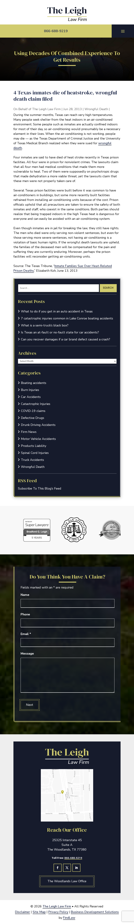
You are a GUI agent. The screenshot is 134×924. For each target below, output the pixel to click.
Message (27, 653)
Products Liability (33, 446)
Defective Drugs (32, 418)
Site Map (39, 912)
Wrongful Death (96, 109)
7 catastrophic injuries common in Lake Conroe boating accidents (67, 318)
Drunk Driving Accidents (38, 425)
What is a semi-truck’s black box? (44, 325)
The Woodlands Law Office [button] (66, 881)
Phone (25, 614)
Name (25, 595)
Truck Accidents (32, 460)
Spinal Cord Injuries (35, 453)
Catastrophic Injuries (35, 404)
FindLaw (69, 918)
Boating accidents (33, 383)
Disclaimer (22, 912)
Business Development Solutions (95, 912)
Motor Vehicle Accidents (38, 439)
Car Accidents (31, 397)
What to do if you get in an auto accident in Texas (57, 311)
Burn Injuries (30, 390)
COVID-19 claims (33, 411)
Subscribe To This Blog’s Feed (39, 488)
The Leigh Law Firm (46, 109)
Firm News (28, 432)
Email (26, 634)
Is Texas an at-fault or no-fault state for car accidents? (60, 332)
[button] (123, 31)
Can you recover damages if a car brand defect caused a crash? (65, 339)
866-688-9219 (56, 31)
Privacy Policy (58, 912)
